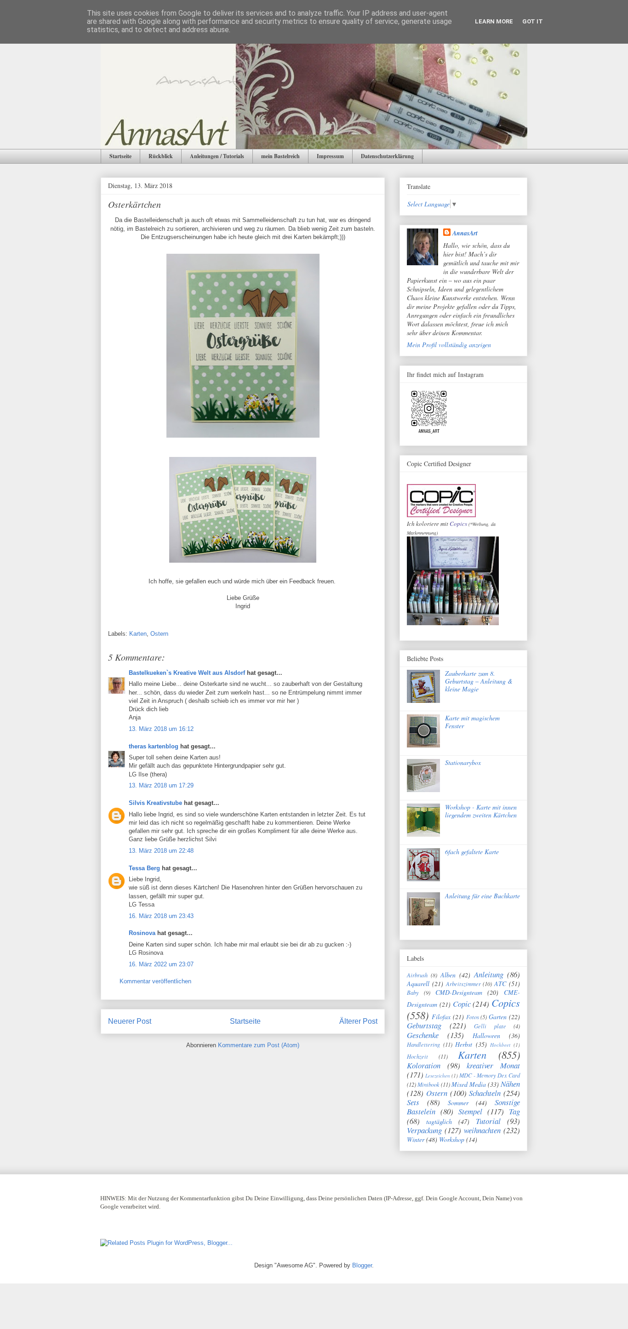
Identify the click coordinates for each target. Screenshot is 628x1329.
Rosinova (142, 933)
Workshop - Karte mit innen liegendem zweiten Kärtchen (481, 811)
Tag (514, 1111)
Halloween (486, 1035)
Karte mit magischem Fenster (472, 721)
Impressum (330, 156)
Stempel (470, 1111)
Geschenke (423, 1035)
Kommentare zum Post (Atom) (258, 1045)
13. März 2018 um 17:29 (161, 785)
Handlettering (423, 1044)
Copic (462, 1003)
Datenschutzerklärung (387, 156)
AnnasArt (465, 233)
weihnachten (482, 1130)
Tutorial (488, 1121)
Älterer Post (358, 1021)
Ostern (159, 633)
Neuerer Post (129, 1021)
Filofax (441, 1016)
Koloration (423, 1065)
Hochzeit (417, 1056)
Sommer (458, 1102)
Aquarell (418, 983)
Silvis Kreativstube (155, 802)
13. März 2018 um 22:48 (161, 850)
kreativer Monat (493, 1065)
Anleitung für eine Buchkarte (482, 895)
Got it (532, 21)
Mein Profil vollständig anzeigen (449, 344)
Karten (138, 633)
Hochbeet (500, 1044)
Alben (448, 974)
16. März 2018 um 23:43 (161, 916)
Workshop (451, 1139)
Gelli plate (490, 1026)
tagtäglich (439, 1121)
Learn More (494, 21)
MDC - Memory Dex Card (489, 1075)
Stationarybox (463, 762)
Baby (413, 992)
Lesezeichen (437, 1075)
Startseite (120, 156)
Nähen (510, 1083)
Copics (458, 523)
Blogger (362, 1265)
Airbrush (417, 975)
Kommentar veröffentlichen (155, 981)
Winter (415, 1139)
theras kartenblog (153, 746)
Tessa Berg (144, 868)
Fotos (472, 1017)
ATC (500, 983)
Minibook (428, 1084)
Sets (413, 1102)
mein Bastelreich (280, 156)
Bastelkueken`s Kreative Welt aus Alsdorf (188, 672)
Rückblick (160, 156)
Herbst (463, 1044)
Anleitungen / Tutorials (217, 156)
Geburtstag (424, 1025)
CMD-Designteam (458, 992)
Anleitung (488, 974)
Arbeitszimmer (463, 983)
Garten (498, 1016)
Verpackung (424, 1130)
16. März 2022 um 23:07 (161, 964)
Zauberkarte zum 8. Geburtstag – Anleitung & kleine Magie (479, 681)
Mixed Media (468, 1084)
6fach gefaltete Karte (472, 851)
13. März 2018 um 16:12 (161, 728)
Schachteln (485, 1093)
